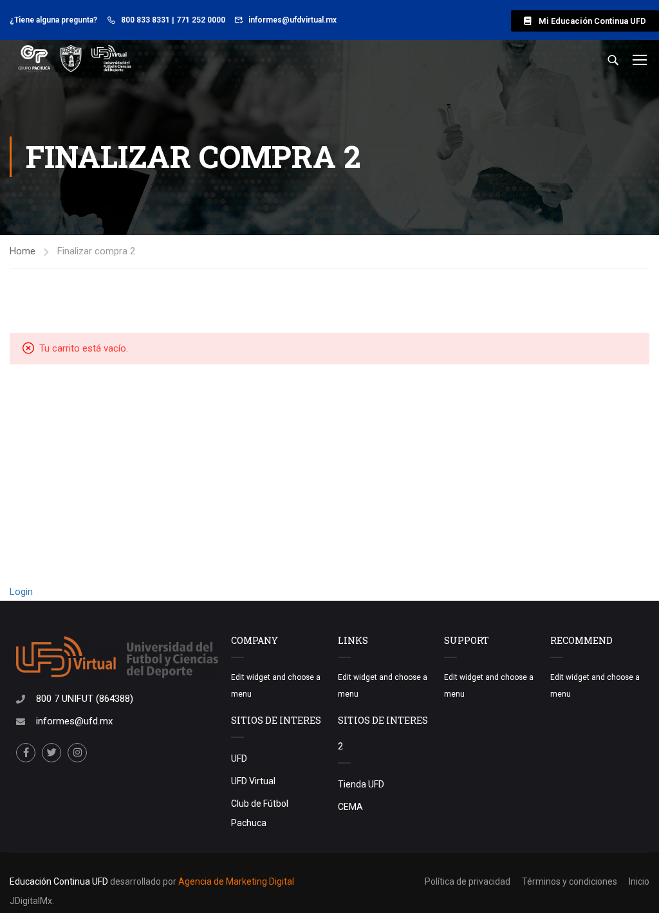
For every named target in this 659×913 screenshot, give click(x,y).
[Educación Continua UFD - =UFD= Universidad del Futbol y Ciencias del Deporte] (74, 59)
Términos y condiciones (569, 881)
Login (21, 592)
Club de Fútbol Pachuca (259, 813)
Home (22, 251)
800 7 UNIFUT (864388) (84, 698)
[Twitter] (51, 752)
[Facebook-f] (25, 752)
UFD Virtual (253, 781)
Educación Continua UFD (60, 881)
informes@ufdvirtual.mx (292, 19)
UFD (239, 758)
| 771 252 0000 (198, 19)
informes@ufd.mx (74, 721)
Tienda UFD (361, 784)
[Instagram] (77, 752)
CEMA (350, 807)
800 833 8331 (145, 19)
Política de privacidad (467, 881)
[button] (585, 21)
